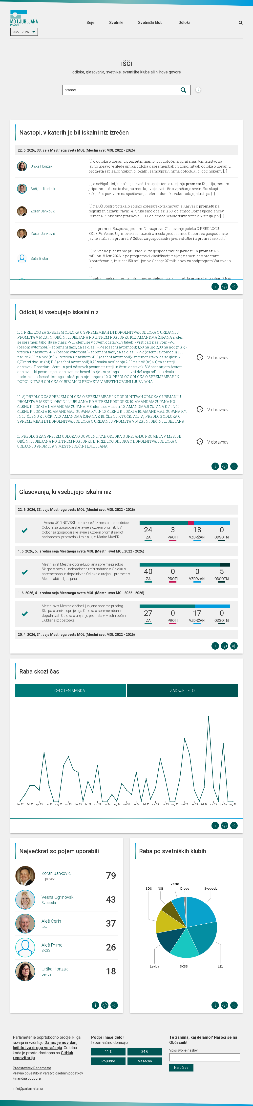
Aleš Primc (52, 945)
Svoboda (49, 903)
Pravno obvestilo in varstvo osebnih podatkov (48, 1073)
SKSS (46, 950)
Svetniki (116, 22)
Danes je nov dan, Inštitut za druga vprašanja (45, 1045)
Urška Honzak (41, 166)
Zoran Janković (43, 211)
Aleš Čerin (51, 921)
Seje (90, 22)
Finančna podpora (27, 1078)
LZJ (44, 927)
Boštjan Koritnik (43, 189)
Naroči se (181, 1068)
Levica (46, 974)
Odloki (184, 22)
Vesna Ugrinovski (58, 897)
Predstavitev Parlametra (32, 1068)
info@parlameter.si (28, 1088)
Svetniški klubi (151, 22)
